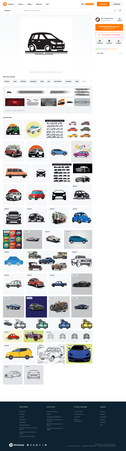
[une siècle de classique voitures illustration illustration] (59, 217)
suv (49, 81)
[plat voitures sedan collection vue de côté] (79, 129)
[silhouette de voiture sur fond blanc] (81, 195)
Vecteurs (11, 4)
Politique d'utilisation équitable (106, 446)
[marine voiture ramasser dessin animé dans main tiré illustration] (59, 284)
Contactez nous (79, 414)
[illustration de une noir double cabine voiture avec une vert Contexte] (33, 336)
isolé (42, 81)
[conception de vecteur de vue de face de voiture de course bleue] (79, 353)
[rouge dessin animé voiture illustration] (36, 195)
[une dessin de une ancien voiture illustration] (59, 307)
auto (15, 81)
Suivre (119, 20)
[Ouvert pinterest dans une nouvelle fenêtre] (37, 445)
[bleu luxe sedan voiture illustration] (8, 324)
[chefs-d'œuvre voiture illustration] (53, 239)
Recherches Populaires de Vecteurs (55, 420)
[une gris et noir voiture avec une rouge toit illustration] (32, 239)
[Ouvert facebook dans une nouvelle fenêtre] (28, 445)
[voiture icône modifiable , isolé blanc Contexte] (41, 173)
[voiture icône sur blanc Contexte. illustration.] (59, 195)
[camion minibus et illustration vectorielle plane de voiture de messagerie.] (16, 173)
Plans (82, 4)
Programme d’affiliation (54, 417)
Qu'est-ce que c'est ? (112, 49)
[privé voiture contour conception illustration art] (33, 375)
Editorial (39, 4)
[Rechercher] (115, 10)
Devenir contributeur (78, 420)
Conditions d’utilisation (73, 446)
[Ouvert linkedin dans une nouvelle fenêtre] (34, 445)
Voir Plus (82, 102)
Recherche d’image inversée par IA (28, 428)
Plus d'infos (100, 53)
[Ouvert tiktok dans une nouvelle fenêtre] (40, 445)
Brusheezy (22, 411)
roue (77, 81)
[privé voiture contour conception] (12, 375)
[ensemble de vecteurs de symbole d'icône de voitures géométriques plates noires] (62, 173)
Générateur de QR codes (27, 436)
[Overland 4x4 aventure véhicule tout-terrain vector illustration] (12, 129)
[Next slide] (89, 81)
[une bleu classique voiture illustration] (81, 307)
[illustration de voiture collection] (12, 239)
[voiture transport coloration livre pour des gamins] (51, 353)
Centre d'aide (78, 411)
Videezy (21, 417)
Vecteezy (22, 414)
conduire (68, 81)
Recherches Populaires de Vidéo (55, 429)
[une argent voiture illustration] (36, 307)
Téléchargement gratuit (109, 27)
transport (33, 81)
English (102, 411)
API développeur (24, 425)
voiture (6, 81)
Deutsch (102, 419)
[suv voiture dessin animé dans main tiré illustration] (13, 284)
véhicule (23, 81)
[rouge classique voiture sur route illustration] (36, 284)
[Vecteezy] (5, 4)
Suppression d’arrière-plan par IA (27, 432)
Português (103, 417)
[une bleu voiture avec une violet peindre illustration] (13, 307)
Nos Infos (77, 417)
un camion (57, 81)
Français (102, 422)
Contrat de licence (52, 411)
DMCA (49, 414)
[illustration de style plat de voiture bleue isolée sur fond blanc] (59, 151)
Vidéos (29, 4)
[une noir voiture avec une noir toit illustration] (81, 284)
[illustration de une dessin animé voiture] (33, 129)
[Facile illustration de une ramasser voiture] (81, 261)
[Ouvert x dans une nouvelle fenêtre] (43, 445)
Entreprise (22, 419)
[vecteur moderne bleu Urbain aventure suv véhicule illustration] (19, 353)
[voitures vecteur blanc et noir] (82, 173)
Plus (47, 4)
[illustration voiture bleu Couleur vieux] (81, 217)
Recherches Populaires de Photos (55, 424)
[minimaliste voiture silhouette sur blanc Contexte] (13, 217)
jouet (84, 81)
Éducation (22, 422)
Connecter (116, 4)
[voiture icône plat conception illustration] (14, 261)
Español (102, 414)
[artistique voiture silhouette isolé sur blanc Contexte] (36, 217)
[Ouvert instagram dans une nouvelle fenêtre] (31, 445)
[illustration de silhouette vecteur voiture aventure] (13, 195)
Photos (20, 4)
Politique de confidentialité (89, 446)
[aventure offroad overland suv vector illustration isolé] (36, 151)
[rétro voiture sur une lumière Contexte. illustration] (12, 336)
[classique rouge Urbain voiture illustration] (13, 151)
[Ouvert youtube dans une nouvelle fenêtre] (46, 445)
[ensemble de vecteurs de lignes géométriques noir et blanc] (54, 129)
